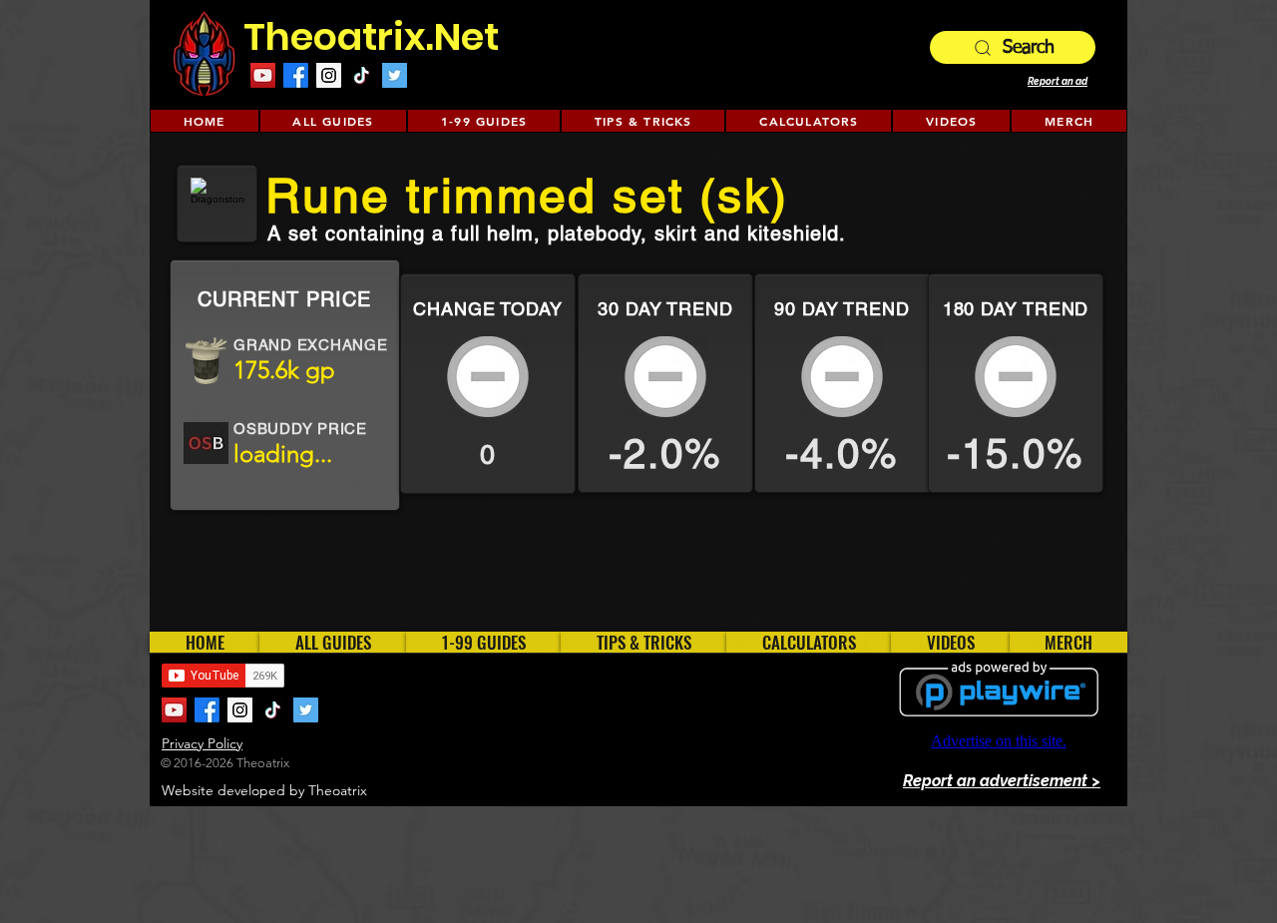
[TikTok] (361, 75)
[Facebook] (295, 75)
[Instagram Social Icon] (328, 75)
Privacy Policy (202, 743)
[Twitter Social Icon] (394, 75)
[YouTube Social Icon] (262, 75)
